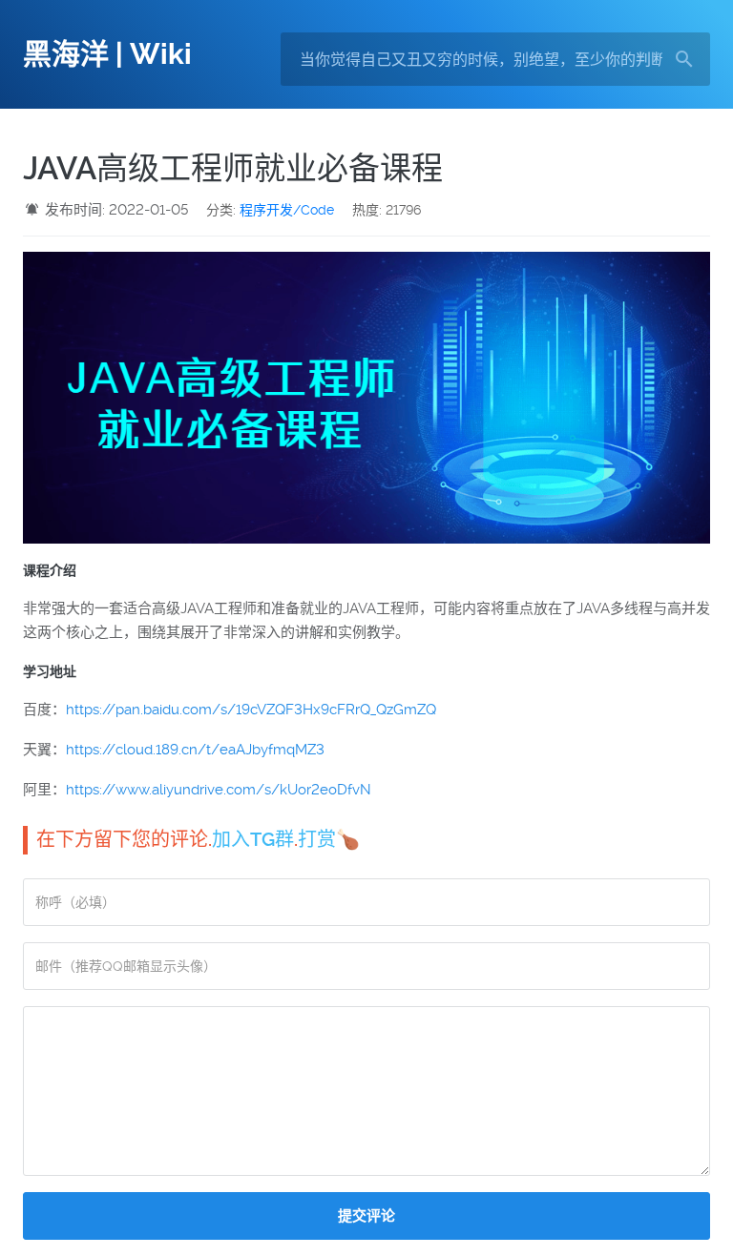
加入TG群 (253, 839)
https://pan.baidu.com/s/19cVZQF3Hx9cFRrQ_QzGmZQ (251, 709)
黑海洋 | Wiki (107, 54)
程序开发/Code (287, 209)
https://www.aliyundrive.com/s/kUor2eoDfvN (218, 789)
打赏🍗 (329, 839)
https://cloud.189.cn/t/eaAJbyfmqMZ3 (195, 749)
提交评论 (366, 1216)
